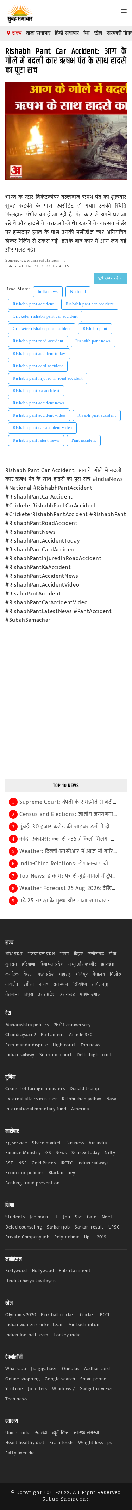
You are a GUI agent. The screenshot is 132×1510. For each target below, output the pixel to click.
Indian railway (19, 1055)
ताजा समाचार (38, 33)
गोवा (112, 954)
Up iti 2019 (95, 1237)
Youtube (14, 1389)
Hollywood (43, 1271)
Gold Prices (44, 1163)
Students (15, 1217)
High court (64, 1045)
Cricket (87, 1315)
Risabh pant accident (96, 415)
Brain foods (61, 1443)
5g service (16, 1143)
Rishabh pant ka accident (36, 390)
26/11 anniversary (72, 1025)
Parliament (52, 1035)
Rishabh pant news (93, 341)
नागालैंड (12, 984)
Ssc (78, 1217)
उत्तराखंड (67, 994)
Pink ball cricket (58, 1315)
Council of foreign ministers (35, 1088)
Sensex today (85, 1153)
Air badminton (84, 1325)
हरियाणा (29, 964)
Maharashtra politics (27, 1025)
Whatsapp (15, 1369)
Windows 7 (63, 1389)
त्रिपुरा (28, 994)
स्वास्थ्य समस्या (86, 1433)
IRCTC (67, 1163)
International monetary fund (36, 1109)
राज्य (16, 33)
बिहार (78, 954)
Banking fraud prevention (32, 1183)
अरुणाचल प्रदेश (41, 954)
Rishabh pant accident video (39, 415)
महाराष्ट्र (65, 974)
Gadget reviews (96, 1389)
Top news (90, 1045)
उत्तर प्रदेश (47, 994)
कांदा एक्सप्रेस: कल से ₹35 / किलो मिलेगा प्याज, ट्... (75, 839)
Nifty (110, 1153)
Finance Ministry (22, 1153)
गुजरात (11, 964)
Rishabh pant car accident (90, 304)
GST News (56, 1153)
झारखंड (107, 964)
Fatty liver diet (21, 1453)
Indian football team (27, 1335)
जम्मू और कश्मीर (82, 964)
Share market (46, 1143)
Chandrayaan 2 (20, 1035)
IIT (55, 1217)
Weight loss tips (95, 1443)
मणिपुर (82, 974)
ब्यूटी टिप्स (60, 1433)
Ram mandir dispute (26, 1045)
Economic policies (24, 1173)
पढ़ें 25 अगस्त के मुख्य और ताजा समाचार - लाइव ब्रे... (75, 900)
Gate (92, 1217)
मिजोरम (116, 974)
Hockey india (67, 1335)
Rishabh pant (95, 328)
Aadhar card (97, 1369)
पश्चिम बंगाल (90, 994)
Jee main (39, 1217)
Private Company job (27, 1237)
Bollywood (16, 1271)
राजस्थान (60, 984)
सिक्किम (80, 984)
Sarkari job (58, 1227)
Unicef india (18, 1433)
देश (86, 33)
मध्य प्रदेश (46, 974)
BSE (9, 1163)
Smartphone (93, 1379)
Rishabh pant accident (33, 304)
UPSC (114, 1227)
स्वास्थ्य (41, 1433)
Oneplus (71, 1369)
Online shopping (22, 1379)
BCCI (104, 1315)
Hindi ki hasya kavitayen (30, 1281)
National (78, 291)
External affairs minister (31, 1099)
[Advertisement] (66, 706)
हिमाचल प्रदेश (52, 964)
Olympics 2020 (20, 1315)
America (80, 1109)
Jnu (66, 1217)
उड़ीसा (28, 984)
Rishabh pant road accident (38, 341)
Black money (62, 1173)
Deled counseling (23, 1227)
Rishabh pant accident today (39, 353)
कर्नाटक (12, 974)
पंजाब (44, 984)
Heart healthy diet (25, 1443)
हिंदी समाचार (67, 33)
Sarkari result (89, 1227)
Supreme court (55, 1055)
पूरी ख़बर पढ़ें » (110, 278)
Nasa (111, 1099)
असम (64, 954)
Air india (98, 1143)
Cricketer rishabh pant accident (42, 328)
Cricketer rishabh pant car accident (45, 316)
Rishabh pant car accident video (42, 427)
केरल (28, 974)
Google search (60, 1379)
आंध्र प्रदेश (14, 954)
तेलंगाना (12, 994)
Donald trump (84, 1088)
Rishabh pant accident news (39, 403)
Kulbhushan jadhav (81, 1099)
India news (48, 291)
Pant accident (83, 440)
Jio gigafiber (44, 1369)
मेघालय (99, 974)
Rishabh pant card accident (38, 366)
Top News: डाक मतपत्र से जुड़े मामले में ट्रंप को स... (74, 876)
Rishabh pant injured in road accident (48, 378)
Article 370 (80, 1035)
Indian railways (93, 1163)
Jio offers (38, 1389)
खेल (98, 33)
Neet (107, 1217)
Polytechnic (66, 1237)
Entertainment (74, 1271)
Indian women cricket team (34, 1325)
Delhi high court (94, 1055)
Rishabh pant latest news (36, 440)
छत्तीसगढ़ (96, 954)
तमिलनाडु (100, 984)
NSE (22, 1163)
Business (75, 1143)
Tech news (16, 1399)
